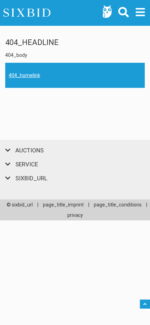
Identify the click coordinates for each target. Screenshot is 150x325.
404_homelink (24, 75)
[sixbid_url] (75, 13)
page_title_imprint (63, 204)
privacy (75, 215)
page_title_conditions (118, 204)
